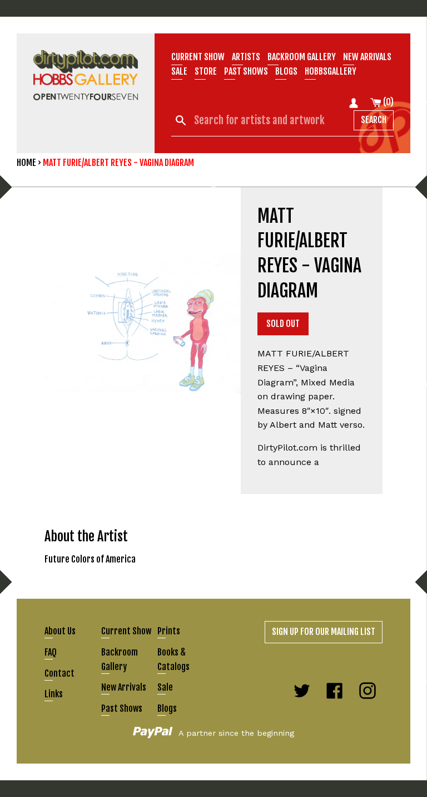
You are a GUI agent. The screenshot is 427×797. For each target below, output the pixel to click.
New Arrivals (123, 687)
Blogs (286, 71)
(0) (387, 101)
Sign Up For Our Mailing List (323, 631)
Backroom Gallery (301, 56)
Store (206, 71)
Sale (179, 71)
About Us (60, 631)
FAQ (50, 652)
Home (26, 162)
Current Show (198, 56)
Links (53, 694)
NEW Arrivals (367, 56)
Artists (246, 56)
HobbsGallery (330, 71)
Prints (168, 631)
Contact (59, 673)
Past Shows (246, 71)
